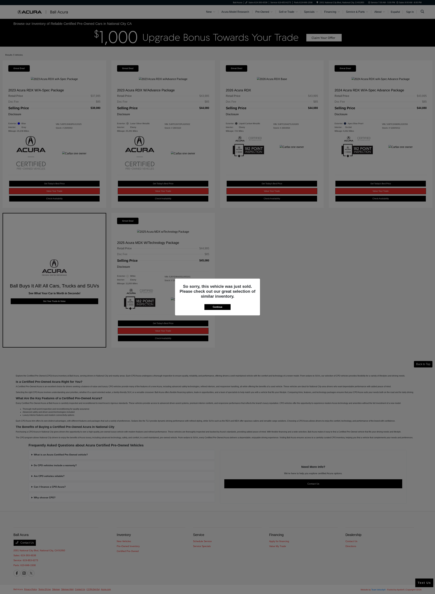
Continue (217, 307)
